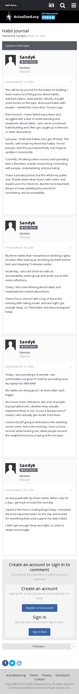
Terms (33, 675)
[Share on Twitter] (12, 663)
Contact (39, 679)
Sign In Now (39, 632)
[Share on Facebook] (5, 663)
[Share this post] (70, 82)
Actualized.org (15, 675)
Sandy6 (21, 36)
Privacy (47, 675)
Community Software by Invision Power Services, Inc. (40, 688)
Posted (19, 82)
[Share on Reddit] (19, 663)
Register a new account (39, 608)
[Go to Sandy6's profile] (10, 60)
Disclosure (62, 675)
